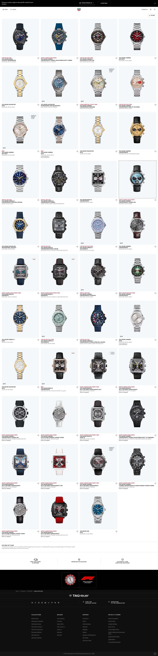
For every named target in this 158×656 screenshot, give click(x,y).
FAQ (84, 621)
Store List (59, 635)
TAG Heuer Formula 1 (36, 627)
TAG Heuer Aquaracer (37, 629)
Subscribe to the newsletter (118, 602)
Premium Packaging (79, 561)
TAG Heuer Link (35, 635)
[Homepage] (79, 9)
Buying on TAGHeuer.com (89, 635)
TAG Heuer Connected (37, 621)
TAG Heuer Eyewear (36, 638)
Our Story (59, 621)
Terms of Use (111, 627)
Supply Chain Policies (113, 636)
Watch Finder (34, 618)
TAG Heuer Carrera (36, 624)
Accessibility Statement (114, 642)
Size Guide (85, 638)
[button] (154, 9)
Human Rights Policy (113, 629)
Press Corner (60, 627)
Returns (85, 632)
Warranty (85, 627)
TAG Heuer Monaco (36, 632)
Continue (105, 3)
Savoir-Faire (60, 624)
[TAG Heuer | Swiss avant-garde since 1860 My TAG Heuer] (79, 595)
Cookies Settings (112, 624)
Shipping (85, 629)
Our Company (60, 618)
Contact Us (85, 618)
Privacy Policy (111, 621)
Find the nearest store (90, 602)
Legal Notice (111, 639)
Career (59, 629)
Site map (59, 632)
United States (86, 3)
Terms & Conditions (113, 618)
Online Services (87, 624)
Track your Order (87, 640)
